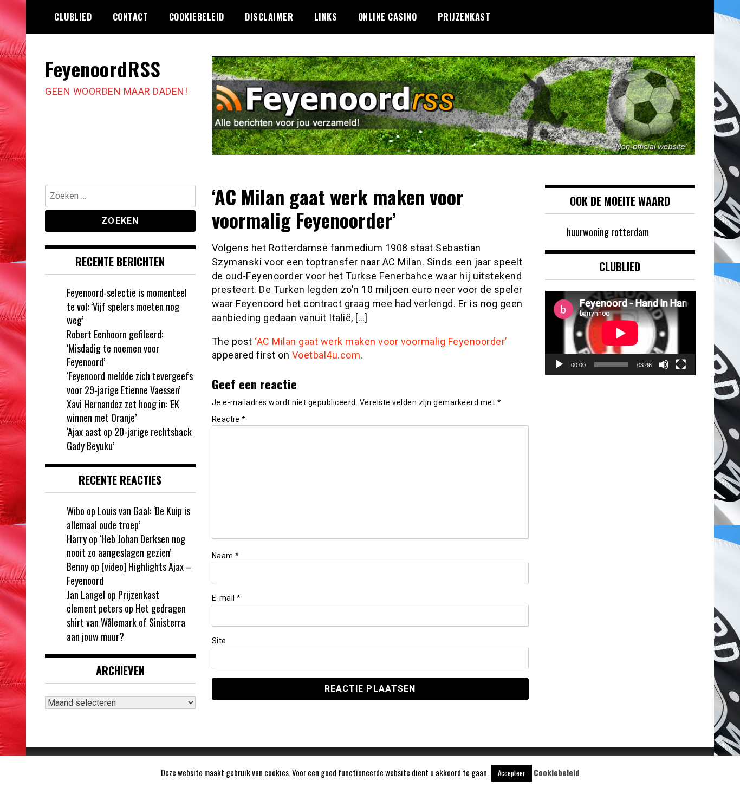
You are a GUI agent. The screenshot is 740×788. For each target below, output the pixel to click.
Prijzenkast (464, 16)
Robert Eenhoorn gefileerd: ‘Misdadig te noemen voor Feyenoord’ (115, 348)
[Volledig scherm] (681, 364)
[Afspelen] (559, 364)
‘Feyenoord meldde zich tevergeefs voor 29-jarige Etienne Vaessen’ (130, 383)
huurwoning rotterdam (608, 232)
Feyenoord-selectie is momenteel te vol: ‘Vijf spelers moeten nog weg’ (127, 306)
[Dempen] (663, 364)
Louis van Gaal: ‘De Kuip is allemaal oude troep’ (128, 518)
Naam (225, 555)
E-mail (226, 598)
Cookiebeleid (196, 16)
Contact (130, 16)
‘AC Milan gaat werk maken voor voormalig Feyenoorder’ (381, 341)
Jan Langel (86, 595)
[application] (620, 333)
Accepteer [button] (511, 772)
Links (325, 16)
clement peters (94, 608)
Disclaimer (269, 16)
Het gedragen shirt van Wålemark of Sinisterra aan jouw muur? (126, 622)
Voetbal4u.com (326, 355)
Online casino (387, 16)
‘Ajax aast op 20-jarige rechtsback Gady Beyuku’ (129, 439)
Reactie (229, 419)
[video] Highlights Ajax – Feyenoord (129, 573)
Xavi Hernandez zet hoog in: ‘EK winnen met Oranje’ (123, 411)
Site (219, 640)
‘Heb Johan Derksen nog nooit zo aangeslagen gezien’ (126, 546)
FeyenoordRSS (102, 68)
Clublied (73, 16)
